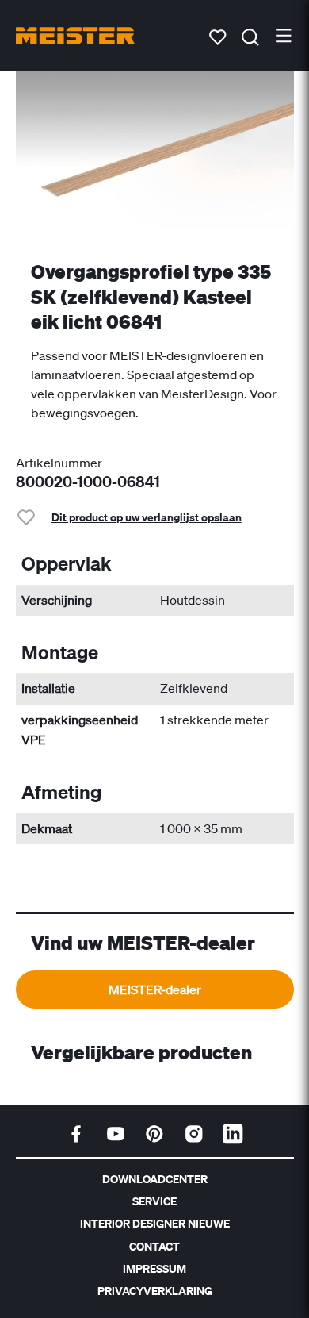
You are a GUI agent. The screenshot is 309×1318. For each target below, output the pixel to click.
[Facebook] (76, 1134)
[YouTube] (115, 1134)
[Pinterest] (154, 1134)
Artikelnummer (59, 463)
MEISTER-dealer (155, 989)
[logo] (75, 35)
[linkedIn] (233, 1134)
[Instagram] (194, 1134)
